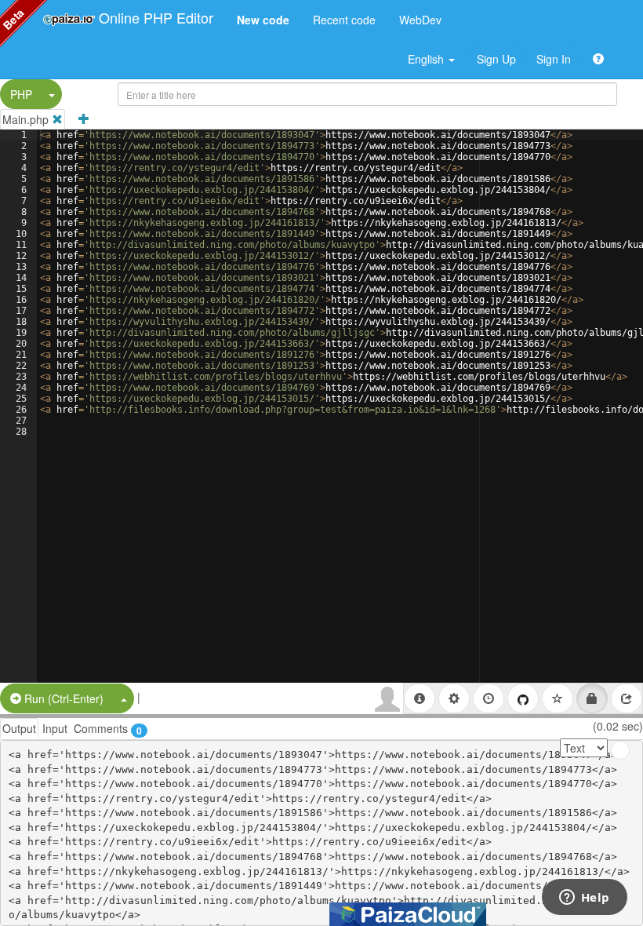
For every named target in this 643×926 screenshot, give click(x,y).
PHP (21, 94)
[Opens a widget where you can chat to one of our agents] (584, 898)
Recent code (344, 19)
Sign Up (496, 59)
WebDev (420, 19)
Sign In (553, 59)
